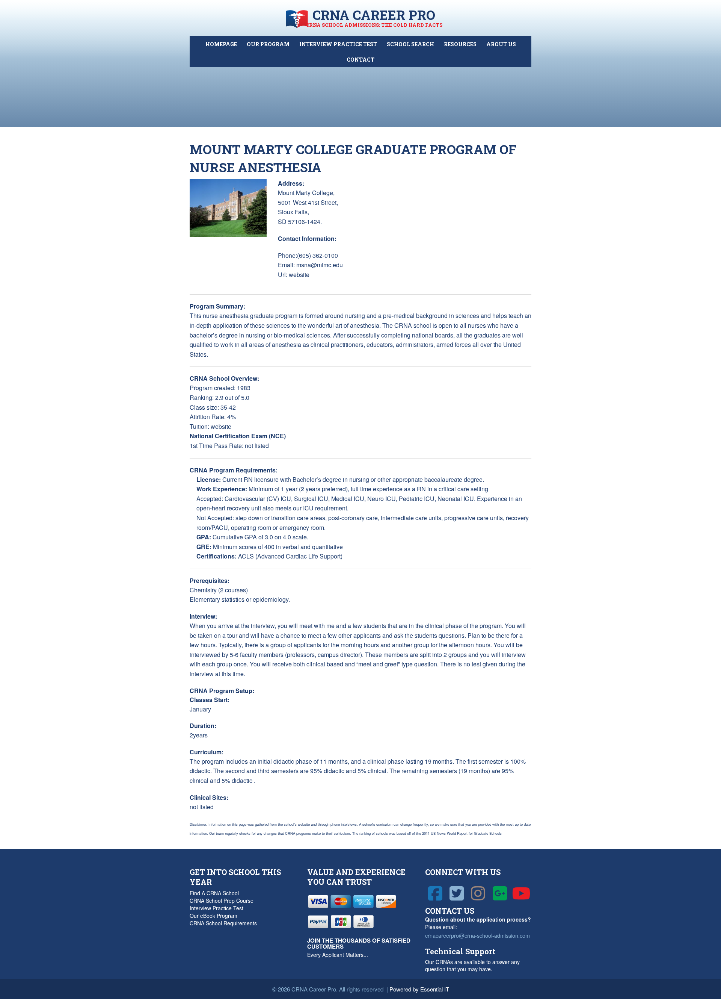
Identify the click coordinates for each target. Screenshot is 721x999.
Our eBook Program (213, 915)
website (299, 274)
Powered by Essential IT (419, 989)
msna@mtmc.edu (319, 264)
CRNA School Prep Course (221, 900)
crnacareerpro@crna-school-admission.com (477, 935)
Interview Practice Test (216, 908)
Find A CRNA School (214, 893)
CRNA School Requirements (223, 923)
